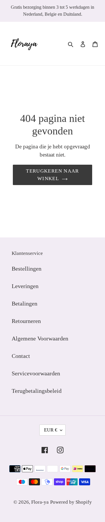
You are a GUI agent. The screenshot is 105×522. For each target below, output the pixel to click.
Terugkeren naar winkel (52, 174)
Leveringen (25, 286)
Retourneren (26, 321)
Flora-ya (40, 502)
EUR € (50, 429)
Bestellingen (26, 268)
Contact (21, 356)
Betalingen (24, 303)
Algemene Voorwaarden (40, 338)
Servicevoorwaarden (36, 373)
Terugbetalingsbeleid (37, 391)
